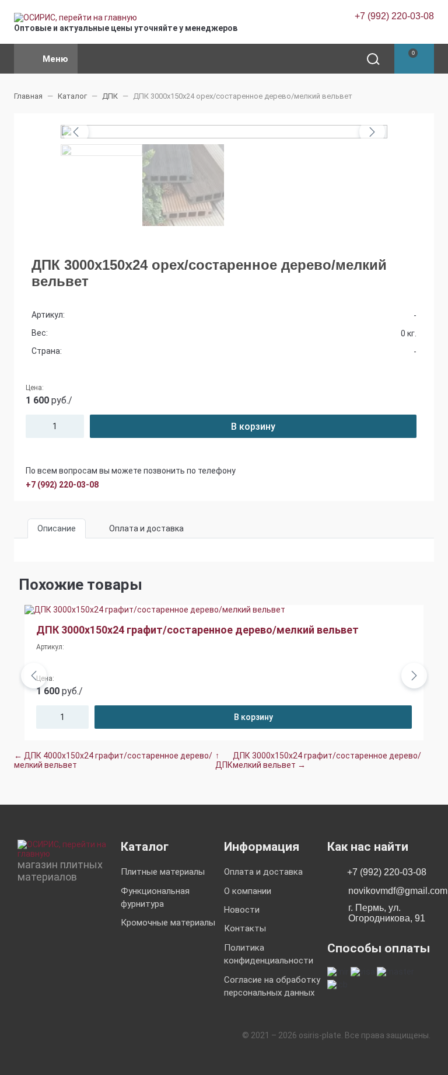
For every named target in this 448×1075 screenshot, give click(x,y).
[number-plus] (76, 426)
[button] (414, 59)
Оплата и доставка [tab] (146, 528)
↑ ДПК (224, 760)
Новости (242, 909)
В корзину (253, 426)
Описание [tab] (56, 528)
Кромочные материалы (168, 922)
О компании (247, 891)
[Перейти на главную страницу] (75, 17)
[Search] (372, 58)
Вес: (40, 333)
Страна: (47, 351)
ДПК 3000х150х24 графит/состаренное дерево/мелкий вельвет (197, 630)
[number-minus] (33, 426)
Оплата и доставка (263, 872)
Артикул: (48, 314)
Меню (55, 59)
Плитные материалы (163, 872)
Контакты (245, 928)
